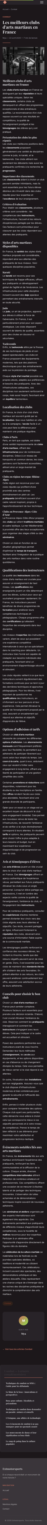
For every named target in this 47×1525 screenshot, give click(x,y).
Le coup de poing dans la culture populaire (20, 1442)
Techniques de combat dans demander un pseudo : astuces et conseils (23, 1410)
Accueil (5, 9)
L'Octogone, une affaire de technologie (23, 1418)
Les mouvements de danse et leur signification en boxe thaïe (21, 1434)
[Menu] (41, 2)
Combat (14, 9)
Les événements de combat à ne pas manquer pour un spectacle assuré (22, 1425)
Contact (6, 1509)
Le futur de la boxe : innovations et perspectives (21, 1393)
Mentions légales (10, 1504)
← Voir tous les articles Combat (17, 1349)
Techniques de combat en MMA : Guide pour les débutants (21, 1384)
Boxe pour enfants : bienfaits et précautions (20, 1402)
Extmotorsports (12, 1469)
